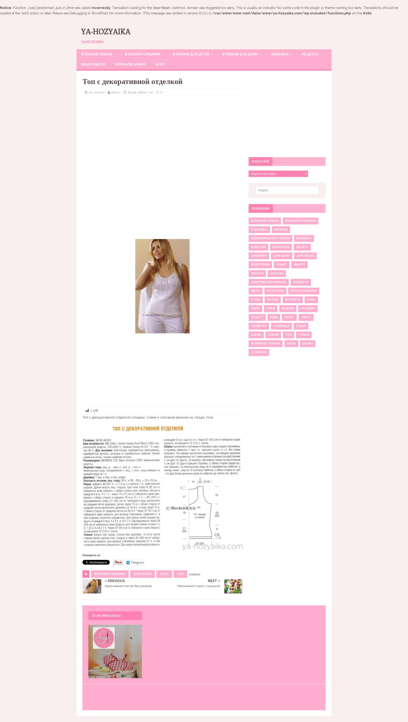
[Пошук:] (287, 190)
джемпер (259, 255)
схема (256, 334)
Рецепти (310, 54)
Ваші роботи (93, 64)
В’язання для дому (240, 54)
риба (274, 317)
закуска (277, 273)
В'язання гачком (265, 220)
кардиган (301, 282)
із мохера (259, 352)
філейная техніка (265, 343)
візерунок (280, 247)
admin (115, 92)
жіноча (257, 273)
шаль (291, 343)
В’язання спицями (142, 54)
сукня (301, 326)
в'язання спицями (109, 574)
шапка (307, 343)
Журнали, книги (130, 64)
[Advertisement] (162, 134)
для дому (281, 255)
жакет (281, 264)
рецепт (257, 317)
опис (164, 574)
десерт (302, 247)
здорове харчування (268, 282)
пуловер (308, 308)
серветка (259, 326)
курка (255, 299)
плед (270, 308)
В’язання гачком (96, 54)
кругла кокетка (304, 291)
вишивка (304, 238)
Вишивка (280, 54)
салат (289, 317)
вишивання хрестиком (270, 238)
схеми (273, 334)
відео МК (258, 247)
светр (306, 317)
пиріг (255, 308)
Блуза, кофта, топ (140, 92)
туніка (303, 334)
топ (180, 574)
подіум (288, 308)
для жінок (142, 574)
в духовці (259, 229)
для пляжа (260, 264)
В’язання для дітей (191, 54)
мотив (272, 299)
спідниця (281, 326)
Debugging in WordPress (89, 13)
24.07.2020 (97, 92)
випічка (281, 229)
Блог (160, 64)
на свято (292, 299)
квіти (255, 291)
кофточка (275, 291)
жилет (299, 264)
